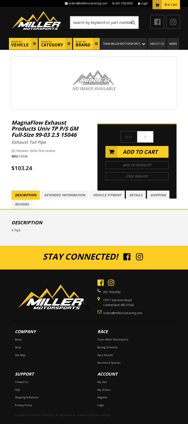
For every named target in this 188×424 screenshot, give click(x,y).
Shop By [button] (20, 44)
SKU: (15, 156)
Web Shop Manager (100, 415)
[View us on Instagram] (173, 22)
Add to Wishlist (137, 165)
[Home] (53, 293)
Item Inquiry (137, 176)
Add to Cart (140, 151)
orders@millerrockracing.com (87, 3)
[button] (104, 22)
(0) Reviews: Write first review (33, 151)
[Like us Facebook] (157, 22)
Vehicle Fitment (107, 195)
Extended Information (64, 195)
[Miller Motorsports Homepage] (38, 20)
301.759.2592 (124, 3)
